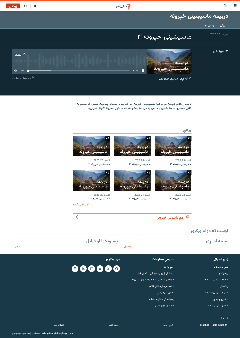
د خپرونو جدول (220, 299)
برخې (222, 26)
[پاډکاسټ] (75, 268)
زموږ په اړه (169, 267)
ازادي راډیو (168, 325)
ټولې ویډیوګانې (220, 267)
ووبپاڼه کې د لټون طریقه (161, 299)
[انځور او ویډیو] (35, 6)
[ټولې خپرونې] (25, 6)
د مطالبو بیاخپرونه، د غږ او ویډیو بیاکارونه (153, 280)
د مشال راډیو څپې (164, 306)
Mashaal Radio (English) (214, 325)
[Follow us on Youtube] (100, 268)
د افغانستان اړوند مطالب (215, 280)
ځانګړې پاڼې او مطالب (217, 306)
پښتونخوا (223, 273)
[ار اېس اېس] (83, 268)
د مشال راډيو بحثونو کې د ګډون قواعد (154, 273)
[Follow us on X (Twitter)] (108, 268)
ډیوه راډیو (113, 325)
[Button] (220, 52)
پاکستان (224, 286)
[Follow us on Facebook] (116, 268)
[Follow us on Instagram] (91, 268)
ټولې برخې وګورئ (81, 204)
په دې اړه (209, 26)
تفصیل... (126, 246)
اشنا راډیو (59, 325)
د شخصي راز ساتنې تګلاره (161, 286)
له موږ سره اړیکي (165, 293)
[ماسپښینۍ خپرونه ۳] (173, 146)
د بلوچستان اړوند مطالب (215, 293)
